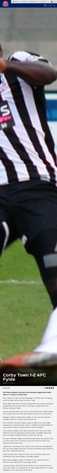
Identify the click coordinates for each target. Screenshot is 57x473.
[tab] (15, 1)
